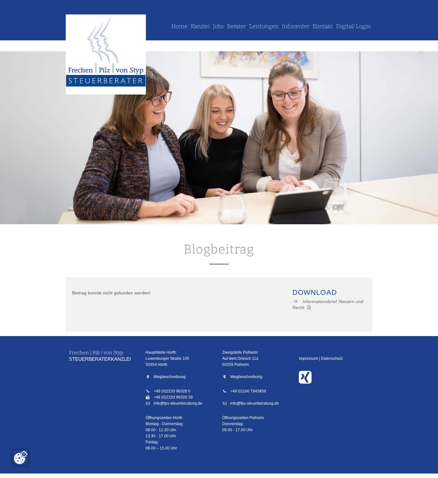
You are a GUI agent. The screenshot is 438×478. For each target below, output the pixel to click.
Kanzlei (200, 26)
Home (179, 26)
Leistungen (264, 26)
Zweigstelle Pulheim (239, 352)
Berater (236, 26)
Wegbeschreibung (170, 377)
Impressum (308, 358)
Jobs (218, 26)
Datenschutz (332, 358)
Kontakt (323, 26)
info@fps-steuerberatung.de (178, 403)
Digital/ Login (353, 26)
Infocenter (295, 26)
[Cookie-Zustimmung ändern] (20, 457)
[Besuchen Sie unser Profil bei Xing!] (307, 381)
